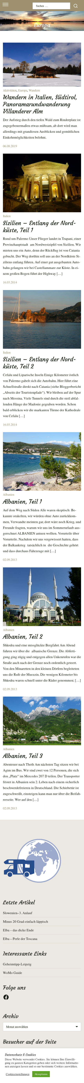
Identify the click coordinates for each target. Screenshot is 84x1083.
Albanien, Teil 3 (23, 756)
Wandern (34, 90)
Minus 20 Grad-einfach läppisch (25, 921)
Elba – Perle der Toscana (20, 938)
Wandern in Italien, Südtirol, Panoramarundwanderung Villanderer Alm (40, 104)
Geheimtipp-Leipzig (17, 964)
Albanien (8, 494)
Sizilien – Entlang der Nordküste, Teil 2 (39, 363)
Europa (22, 90)
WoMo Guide (12, 972)
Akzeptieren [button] (41, 1074)
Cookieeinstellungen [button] (17, 1074)
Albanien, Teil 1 (22, 501)
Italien (7, 216)
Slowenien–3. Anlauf (17, 912)
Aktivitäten (10, 90)
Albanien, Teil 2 (23, 636)
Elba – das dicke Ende (18, 930)
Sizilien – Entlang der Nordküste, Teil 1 (39, 226)
